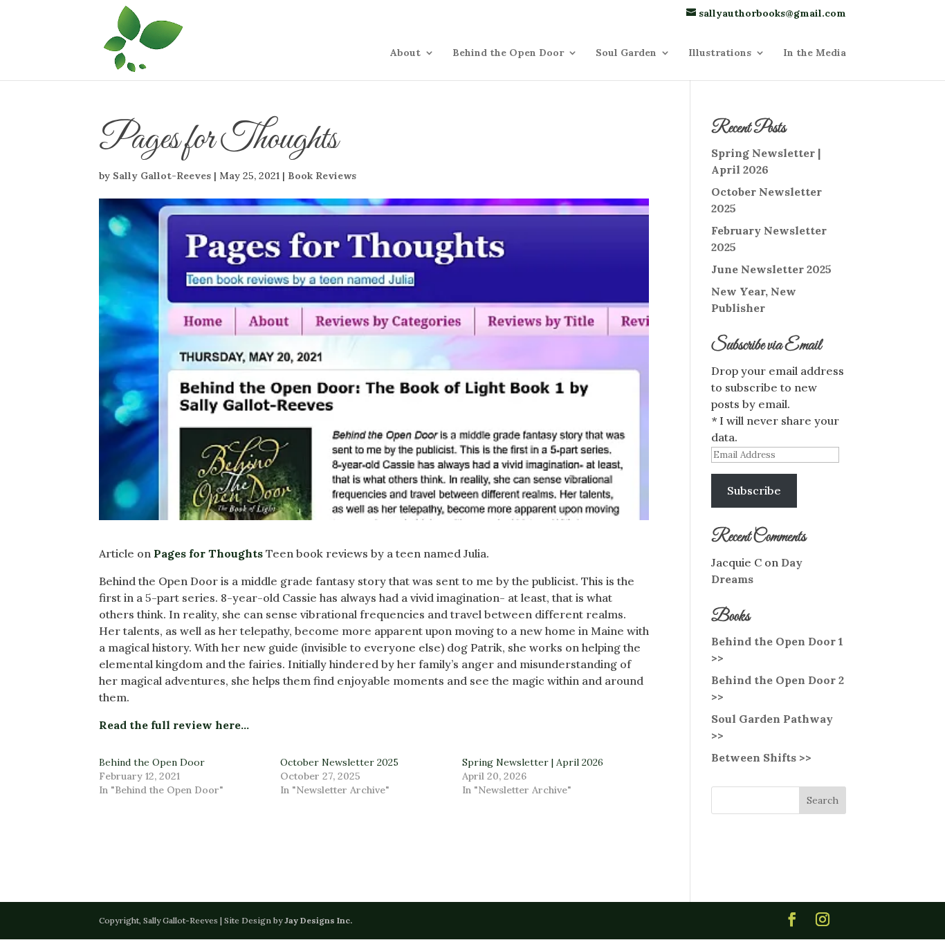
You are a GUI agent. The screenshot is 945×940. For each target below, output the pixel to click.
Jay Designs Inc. (318, 920)
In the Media (814, 53)
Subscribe (754, 490)
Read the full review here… (174, 725)
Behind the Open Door (508, 53)
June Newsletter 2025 (771, 269)
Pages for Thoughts (208, 553)
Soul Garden (626, 53)
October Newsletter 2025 (339, 762)
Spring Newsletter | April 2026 (532, 762)
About (405, 53)
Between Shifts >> (761, 757)
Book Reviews (322, 175)
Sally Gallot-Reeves (162, 175)
